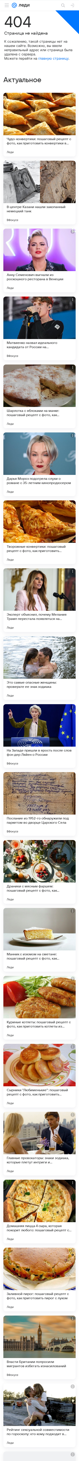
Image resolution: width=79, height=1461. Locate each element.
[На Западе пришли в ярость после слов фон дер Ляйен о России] (39, 736)
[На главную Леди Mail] (23, 5)
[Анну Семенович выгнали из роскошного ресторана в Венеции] (39, 260)
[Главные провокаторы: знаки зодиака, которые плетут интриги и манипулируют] (39, 1143)
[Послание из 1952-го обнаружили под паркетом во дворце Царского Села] (39, 804)
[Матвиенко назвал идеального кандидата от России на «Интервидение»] (39, 328)
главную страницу (53, 58)
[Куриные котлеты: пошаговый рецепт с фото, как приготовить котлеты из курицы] (39, 1008)
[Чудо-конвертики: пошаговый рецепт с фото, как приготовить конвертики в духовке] (39, 124)
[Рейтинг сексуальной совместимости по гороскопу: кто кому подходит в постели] (39, 1415)
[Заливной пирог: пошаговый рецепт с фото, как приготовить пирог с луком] (39, 1279)
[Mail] (14, 5)
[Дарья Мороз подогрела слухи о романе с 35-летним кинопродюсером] (39, 464)
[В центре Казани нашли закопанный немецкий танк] (39, 192)
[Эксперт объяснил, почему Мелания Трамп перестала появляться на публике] (39, 600)
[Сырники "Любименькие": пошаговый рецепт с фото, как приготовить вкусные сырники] (39, 1076)
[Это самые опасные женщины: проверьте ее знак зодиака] (39, 668)
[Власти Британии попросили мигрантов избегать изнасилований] (39, 1347)
